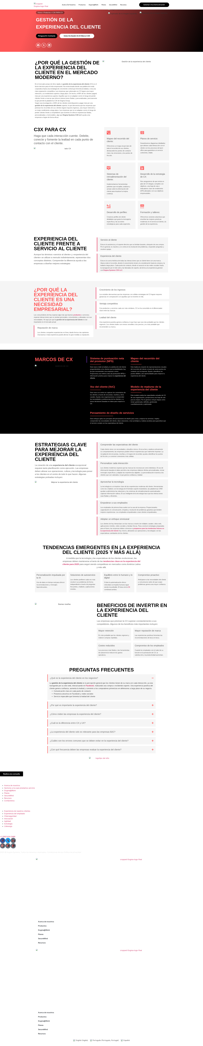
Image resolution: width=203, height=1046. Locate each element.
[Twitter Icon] (8, 840)
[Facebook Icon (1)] (2, 840)
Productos (82, 5)
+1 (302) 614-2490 (7, 837)
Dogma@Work (93, 5)
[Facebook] (38, 45)
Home (40, 12)
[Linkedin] (49, 45)
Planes (104, 5)
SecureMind (113, 5)
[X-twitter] (43, 45)
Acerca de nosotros (68, 5)
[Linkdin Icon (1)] (13, 840)
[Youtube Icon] (8, 845)
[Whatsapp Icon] (13, 845)
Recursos (123, 5)
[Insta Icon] (2, 845)
